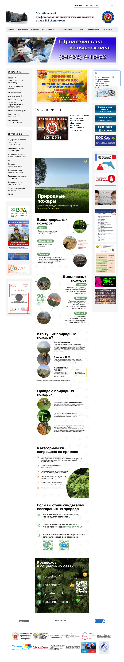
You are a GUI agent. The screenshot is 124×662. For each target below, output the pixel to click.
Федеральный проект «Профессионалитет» (17, 155)
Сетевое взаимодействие (15, 165)
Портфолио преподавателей (15, 121)
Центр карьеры (48, 29)
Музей (10, 194)
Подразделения (14, 92)
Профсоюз (80, 29)
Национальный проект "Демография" (17, 149)
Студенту (35, 29)
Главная (11, 29)
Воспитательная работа (18, 110)
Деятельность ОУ (15, 96)
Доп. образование (65, 29)
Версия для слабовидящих (86, 5)
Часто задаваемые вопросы (16, 87)
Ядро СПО (12, 160)
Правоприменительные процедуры (17, 177)
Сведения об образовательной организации (15, 80)
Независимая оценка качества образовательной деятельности (16, 103)
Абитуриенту (23, 29)
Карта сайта (107, 29)
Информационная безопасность (15, 183)
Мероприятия (93, 29)
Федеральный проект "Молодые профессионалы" (17, 142)
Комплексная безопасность (14, 115)
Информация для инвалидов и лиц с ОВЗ (17, 171)
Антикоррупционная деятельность (16, 189)
